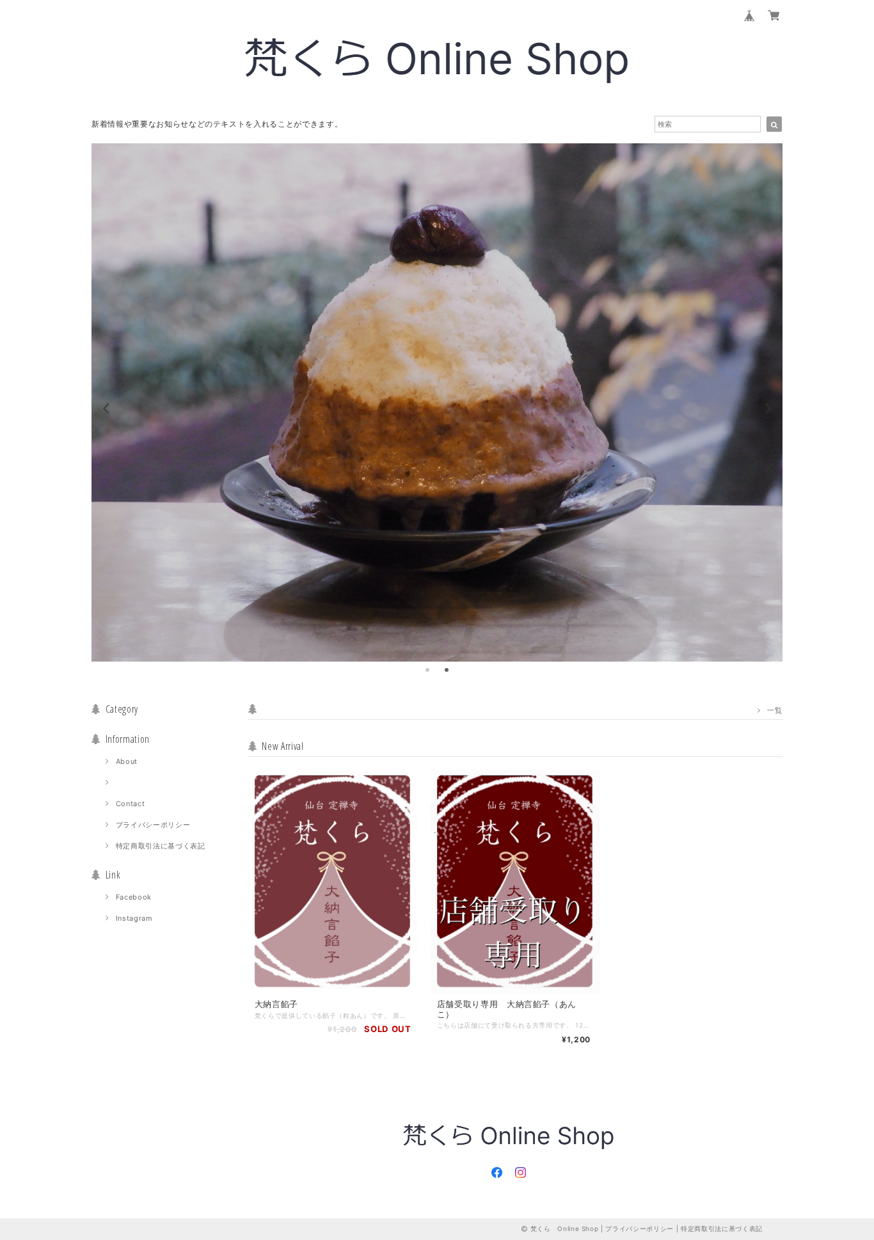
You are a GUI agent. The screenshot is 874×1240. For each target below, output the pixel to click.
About (127, 761)
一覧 (774, 710)
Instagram (134, 918)
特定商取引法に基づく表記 (160, 845)
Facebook (134, 897)
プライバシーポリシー (153, 824)
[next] (767, 408)
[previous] (107, 408)
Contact (130, 803)
